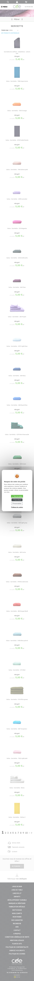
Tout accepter (17, 496)
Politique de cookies (17, 507)
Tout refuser (18, 500)
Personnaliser (17, 503)
